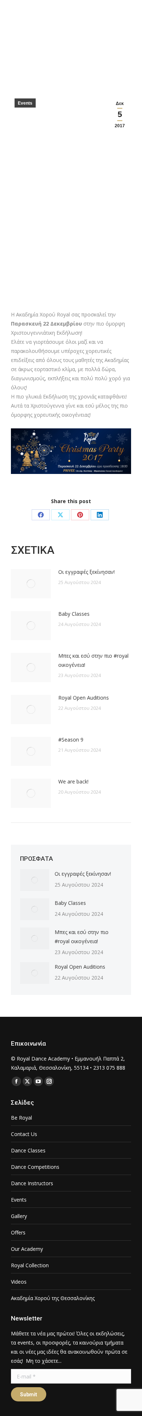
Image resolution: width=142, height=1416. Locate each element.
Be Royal (21, 1117)
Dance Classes (28, 1150)
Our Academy (27, 1248)
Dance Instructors (32, 1183)
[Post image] (31, 583)
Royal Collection (30, 1265)
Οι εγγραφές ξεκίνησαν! (86, 571)
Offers (18, 1232)
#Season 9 (70, 739)
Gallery (19, 1216)
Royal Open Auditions (83, 697)
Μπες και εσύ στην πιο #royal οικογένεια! (93, 660)
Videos (19, 1281)
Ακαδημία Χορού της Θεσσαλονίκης (53, 1298)
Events (25, 103)
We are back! (73, 781)
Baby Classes (74, 613)
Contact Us (24, 1134)
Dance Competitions (35, 1166)
